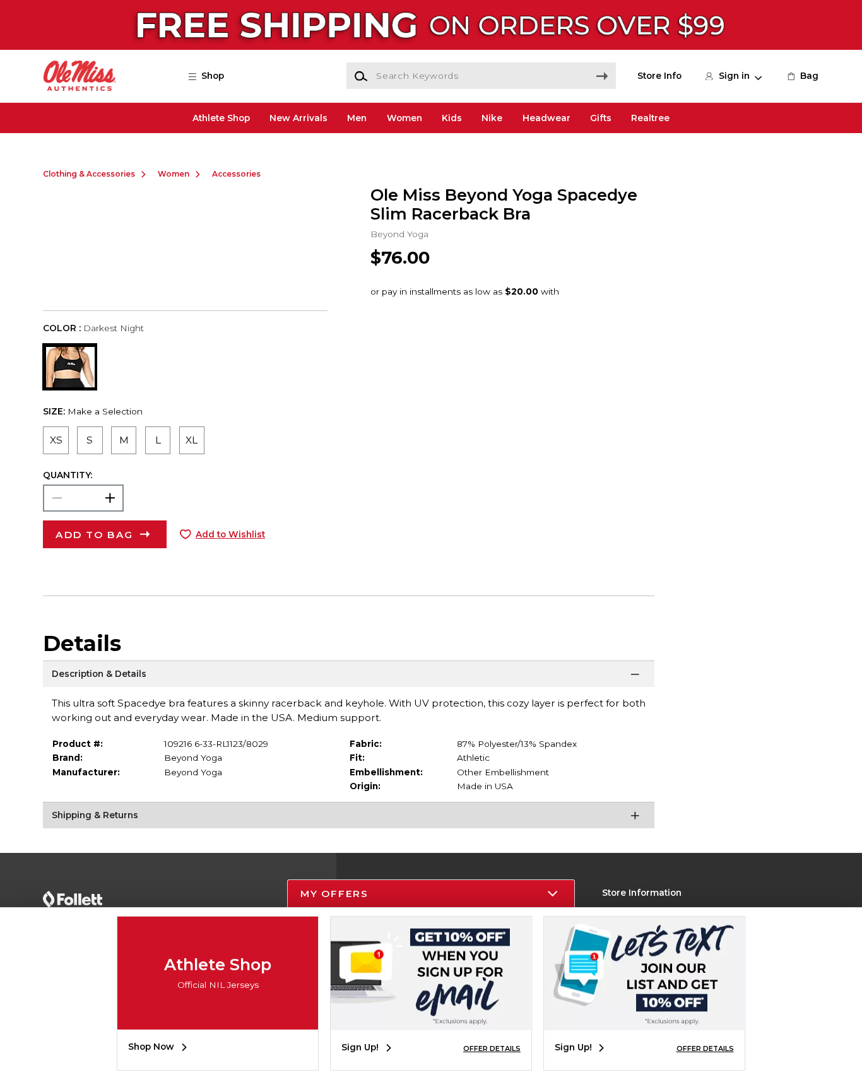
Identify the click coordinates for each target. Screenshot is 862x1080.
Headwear (546, 118)
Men (357, 118)
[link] (802, 75)
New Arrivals (298, 118)
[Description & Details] (348, 676)
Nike (491, 118)
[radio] (55, 440)
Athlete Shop (221, 118)
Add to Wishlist (230, 534)
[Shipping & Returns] (348, 817)
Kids (452, 118)
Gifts (600, 118)
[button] (212, 75)
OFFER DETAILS (492, 1048)
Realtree (650, 118)
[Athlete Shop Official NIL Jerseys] (217, 1020)
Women (404, 118)
